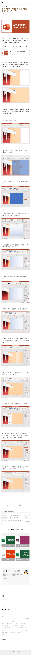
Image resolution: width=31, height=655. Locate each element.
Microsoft (23, 623)
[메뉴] (29, 2)
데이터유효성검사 (6, 625)
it (2, 628)
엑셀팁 (12, 621)
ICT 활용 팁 (5, 511)
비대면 (27, 625)
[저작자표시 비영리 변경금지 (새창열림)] (19, 505)
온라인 (27, 618)
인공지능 (13, 632)
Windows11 (15, 628)
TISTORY (26, 651)
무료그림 (21, 630)
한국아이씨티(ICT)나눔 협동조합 (12, 571)
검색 (28, 599)
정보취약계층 (15, 625)
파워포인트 (10, 618)
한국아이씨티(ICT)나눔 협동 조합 (13, 651)
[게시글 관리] (9, 505)
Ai (8, 621)
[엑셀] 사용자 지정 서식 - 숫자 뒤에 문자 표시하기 (11, 518)
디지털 (25, 621)
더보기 (3, 634)
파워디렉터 (7, 628)
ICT (11, 630)
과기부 (3, 623)
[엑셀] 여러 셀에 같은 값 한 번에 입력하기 (10, 514)
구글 (26, 630)
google (4, 621)
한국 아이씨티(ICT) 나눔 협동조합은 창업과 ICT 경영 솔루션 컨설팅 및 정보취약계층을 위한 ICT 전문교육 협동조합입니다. (12, 574)
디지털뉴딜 (9, 623)
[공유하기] (7, 505)
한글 (26, 628)
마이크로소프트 (5, 632)
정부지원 (16, 623)
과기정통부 (18, 621)
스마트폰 (19, 632)
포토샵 (21, 628)
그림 (15, 630)
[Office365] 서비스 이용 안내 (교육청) (9, 517)
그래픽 (21, 625)
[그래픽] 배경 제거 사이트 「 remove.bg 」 (10, 515)
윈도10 (3, 618)
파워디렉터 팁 (5, 630)
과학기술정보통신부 (19, 618)
